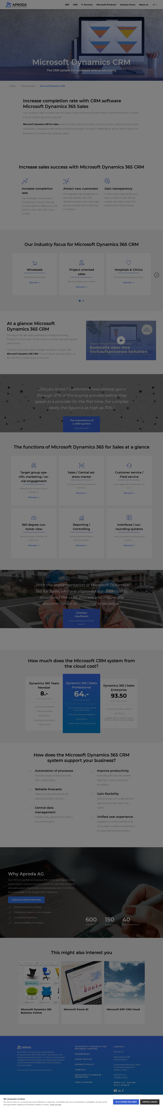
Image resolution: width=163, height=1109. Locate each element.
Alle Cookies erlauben (126, 1102)
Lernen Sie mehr (55, 1105)
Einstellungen (150, 1102)
